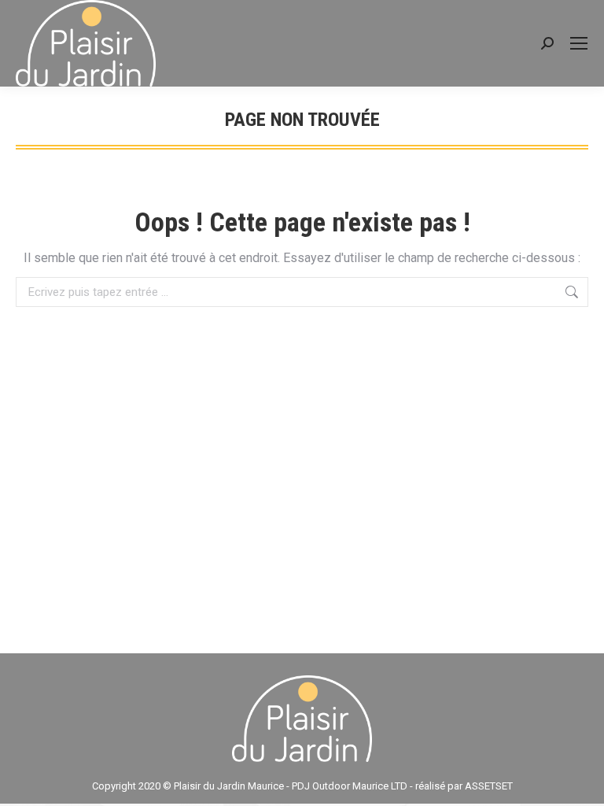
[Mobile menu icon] (578, 43)
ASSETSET (489, 786)
